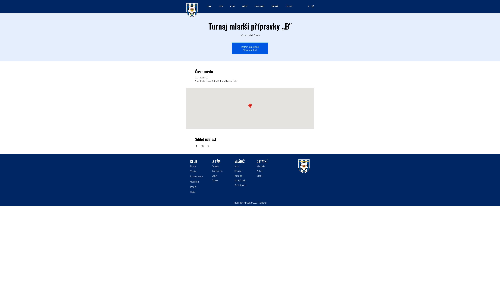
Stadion (192, 192)
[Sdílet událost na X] (203, 146)
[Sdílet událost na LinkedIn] (209, 146)
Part (258, 171)
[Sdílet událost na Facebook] (196, 146)
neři (261, 171)
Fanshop (259, 175)
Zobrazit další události (250, 50)
